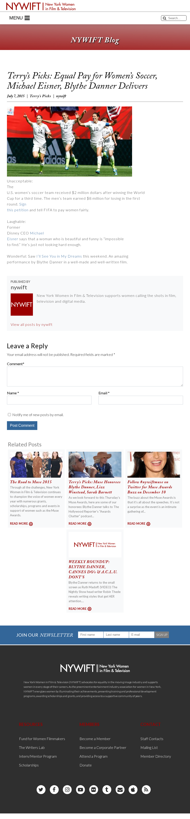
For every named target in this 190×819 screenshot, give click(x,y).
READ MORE (19, 523)
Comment (15, 363)
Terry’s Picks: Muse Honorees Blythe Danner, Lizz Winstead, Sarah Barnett (95, 487)
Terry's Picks (40, 96)
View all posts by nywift (32, 324)
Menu (16, 17)
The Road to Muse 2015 (31, 482)
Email (102, 393)
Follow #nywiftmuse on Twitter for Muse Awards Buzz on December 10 (149, 487)
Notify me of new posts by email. (37, 414)
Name (12, 393)
